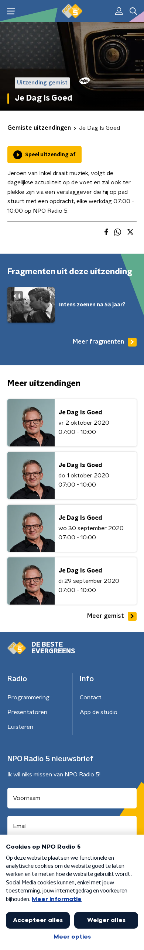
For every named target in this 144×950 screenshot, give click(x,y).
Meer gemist (105, 616)
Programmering (28, 697)
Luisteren (20, 727)
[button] (11, 11)
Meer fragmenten (98, 342)
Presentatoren (27, 712)
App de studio (98, 712)
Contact (91, 697)
